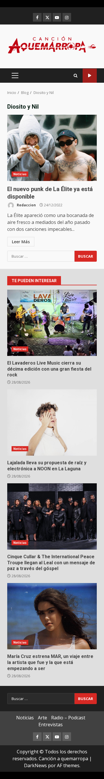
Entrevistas (50, 724)
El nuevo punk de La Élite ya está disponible (52, 148)
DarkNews (35, 765)
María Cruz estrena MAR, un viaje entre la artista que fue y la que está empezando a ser (52, 616)
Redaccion (26, 205)
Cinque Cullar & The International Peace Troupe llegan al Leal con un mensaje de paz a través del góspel (52, 516)
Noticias (20, 174)
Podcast (90, 76)
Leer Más (21, 241)
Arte (42, 717)
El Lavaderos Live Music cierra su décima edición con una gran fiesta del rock (52, 323)
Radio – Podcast (68, 717)
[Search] (75, 75)
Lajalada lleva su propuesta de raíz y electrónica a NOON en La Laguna (52, 422)
